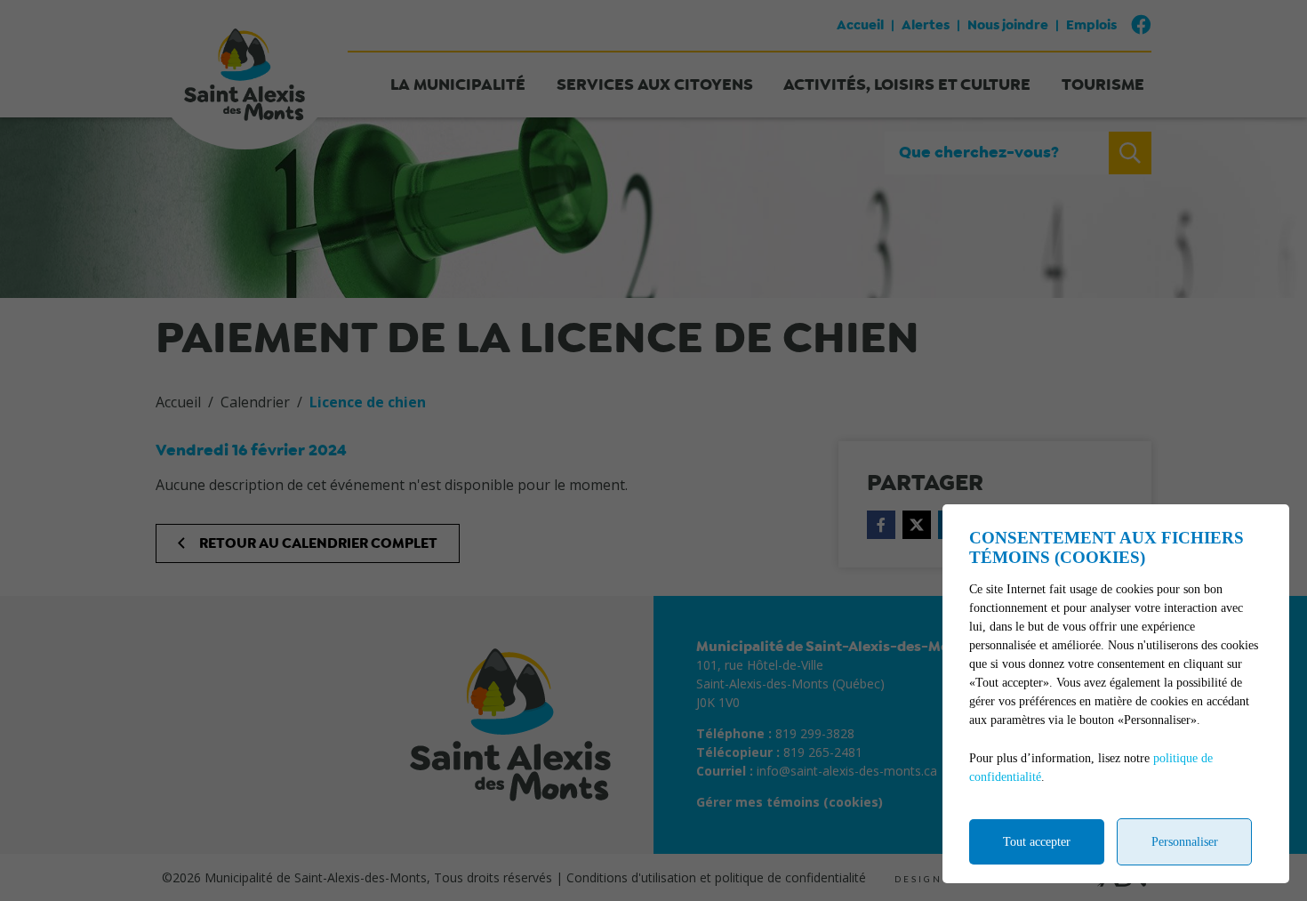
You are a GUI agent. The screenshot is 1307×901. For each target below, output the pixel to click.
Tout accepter (1036, 842)
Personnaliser (1184, 842)
